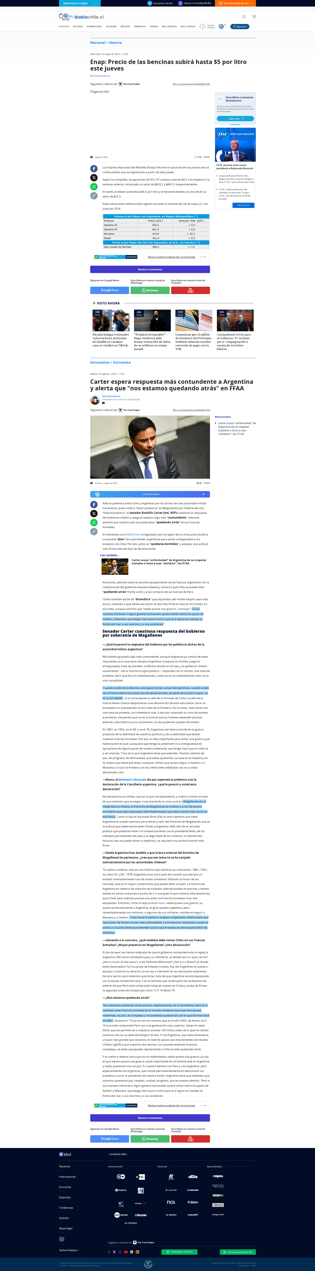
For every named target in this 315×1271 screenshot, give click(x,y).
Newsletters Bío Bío (163, 3)
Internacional (94, 26)
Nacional (78, 26)
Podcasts (64, 26)
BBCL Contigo (188, 26)
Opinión (154, 26)
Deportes (125, 26)
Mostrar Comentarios (150, 269)
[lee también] (116, 566)
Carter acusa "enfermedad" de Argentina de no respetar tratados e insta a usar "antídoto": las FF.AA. (169, 561)
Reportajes (66, 1228)
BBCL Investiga (169, 26)
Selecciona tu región (75, 3)
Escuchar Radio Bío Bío (236, 3)
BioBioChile (132, 534)
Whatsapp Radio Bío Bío (240, 1252)
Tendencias (140, 26)
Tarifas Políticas (68, 1250)
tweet (161, 903)
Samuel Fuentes (111, 396)
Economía (111, 26)
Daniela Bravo (102, 76)
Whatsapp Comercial (181, 1251)
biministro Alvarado (132, 779)
